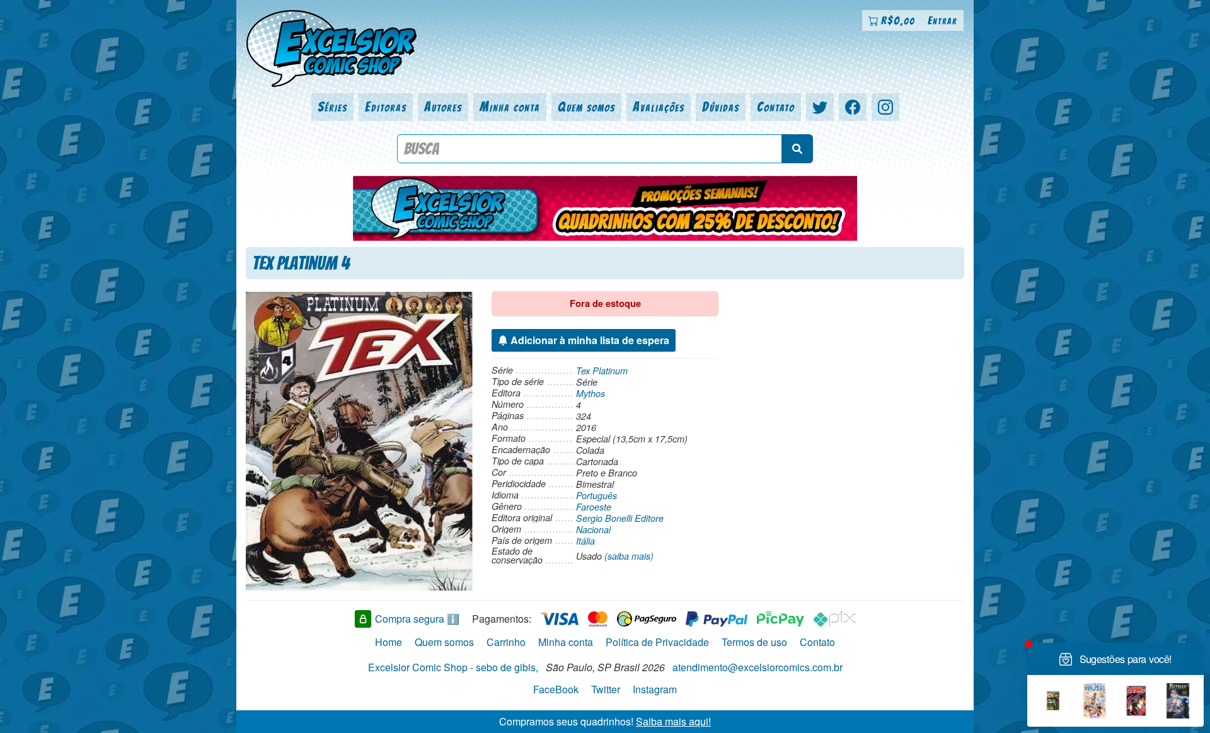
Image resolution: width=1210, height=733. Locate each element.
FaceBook (556, 689)
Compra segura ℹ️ (417, 618)
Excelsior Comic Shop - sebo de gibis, (453, 667)
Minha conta (510, 107)
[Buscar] (797, 148)
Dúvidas (720, 107)
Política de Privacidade (657, 642)
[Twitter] (820, 107)
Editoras (385, 107)
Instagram (655, 689)
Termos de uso (754, 642)
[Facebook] (853, 107)
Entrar (942, 20)
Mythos (590, 393)
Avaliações (658, 107)
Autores (443, 107)
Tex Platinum (602, 370)
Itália (585, 540)
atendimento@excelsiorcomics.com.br (757, 667)
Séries (332, 107)
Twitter (605, 689)
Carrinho (506, 642)
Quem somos (586, 107)
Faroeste (593, 506)
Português (596, 495)
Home (388, 642)
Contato (776, 107)
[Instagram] (885, 107)
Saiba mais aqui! (673, 721)
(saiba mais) (629, 556)
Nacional (593, 529)
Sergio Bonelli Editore (620, 518)
